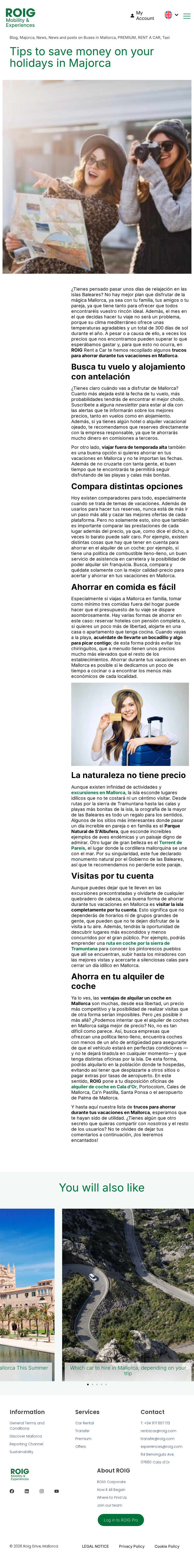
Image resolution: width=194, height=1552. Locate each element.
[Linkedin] (27, 1491)
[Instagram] (41, 1491)
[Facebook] (12, 1491)
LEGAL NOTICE (95, 1546)
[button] (88, 1384)
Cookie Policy (167, 1546)
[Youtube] (56, 1491)
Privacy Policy (131, 1546)
